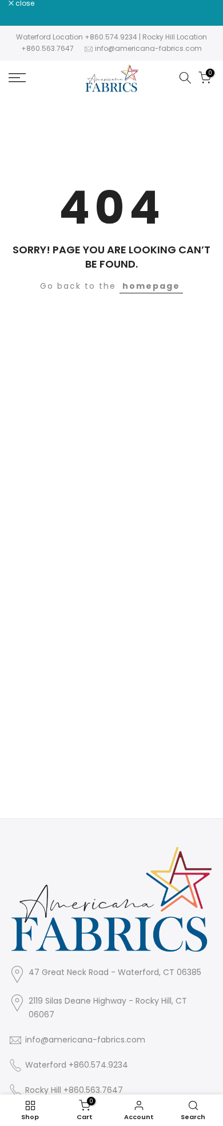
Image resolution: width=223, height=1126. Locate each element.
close (24, 3)
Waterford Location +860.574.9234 (76, 37)
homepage (151, 286)
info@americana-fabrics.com (148, 48)
